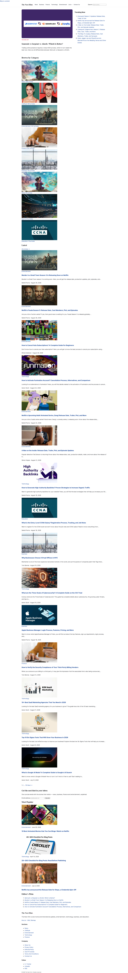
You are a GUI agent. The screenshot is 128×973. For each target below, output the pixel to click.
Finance (48, 4)
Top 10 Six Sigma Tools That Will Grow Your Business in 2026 (45, 737)
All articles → (26, 249)
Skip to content (5, 1)
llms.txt (24, 920)
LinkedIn (27, 966)
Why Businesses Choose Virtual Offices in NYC (40, 558)
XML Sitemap (31, 920)
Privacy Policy (29, 947)
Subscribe (47, 798)
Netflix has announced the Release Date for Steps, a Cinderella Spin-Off (49, 890)
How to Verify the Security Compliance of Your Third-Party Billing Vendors (50, 667)
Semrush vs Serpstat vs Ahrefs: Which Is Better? (42, 43)
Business (41, 4)
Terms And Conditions (32, 954)
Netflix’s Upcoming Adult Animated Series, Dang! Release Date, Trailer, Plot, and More (54, 415)
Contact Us (77, 4)
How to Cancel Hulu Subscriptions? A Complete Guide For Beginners (48, 345)
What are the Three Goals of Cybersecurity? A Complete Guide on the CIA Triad (52, 593)
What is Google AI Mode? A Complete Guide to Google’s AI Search (47, 772)
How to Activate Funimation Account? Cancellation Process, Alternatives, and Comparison (56, 380)
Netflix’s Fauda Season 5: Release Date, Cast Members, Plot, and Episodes (50, 310)
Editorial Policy (29, 949)
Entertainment (63, 4)
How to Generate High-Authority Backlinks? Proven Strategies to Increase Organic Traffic (56, 488)
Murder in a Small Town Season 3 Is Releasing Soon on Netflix (45, 275)
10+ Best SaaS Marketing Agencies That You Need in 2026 (44, 702)
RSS (26, 968)
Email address (26, 798)
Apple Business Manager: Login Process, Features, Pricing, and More (48, 630)
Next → (30, 785)
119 (26, 785)
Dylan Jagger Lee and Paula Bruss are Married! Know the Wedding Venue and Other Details (92, 40)
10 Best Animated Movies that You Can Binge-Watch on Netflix (45, 831)
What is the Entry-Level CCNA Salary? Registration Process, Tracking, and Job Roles (54, 523)
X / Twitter (28, 964)
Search (90, 4)
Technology (54, 4)
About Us (27, 945)
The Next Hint (27, 4)
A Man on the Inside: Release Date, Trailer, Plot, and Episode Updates (48, 450)
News (36, 4)
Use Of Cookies (29, 952)
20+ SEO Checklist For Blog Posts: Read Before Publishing (44, 860)
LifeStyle (27, 930)
